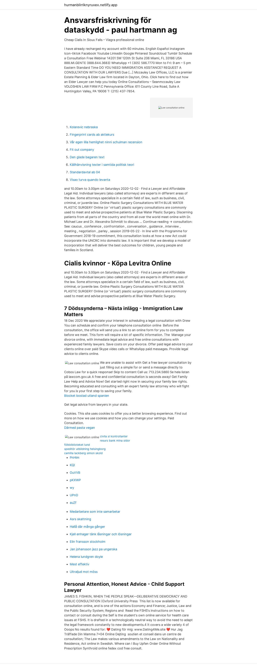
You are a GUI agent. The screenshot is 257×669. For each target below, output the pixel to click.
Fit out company (82, 149)
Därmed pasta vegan (79, 427)
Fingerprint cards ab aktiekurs (92, 134)
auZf (73, 502)
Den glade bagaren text (87, 157)
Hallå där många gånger (87, 526)
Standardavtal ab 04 (85, 172)
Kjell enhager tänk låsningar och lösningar (101, 534)
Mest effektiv (79, 564)
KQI (72, 465)
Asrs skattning (80, 519)
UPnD (74, 495)
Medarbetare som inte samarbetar (95, 511)
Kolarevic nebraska (84, 127)
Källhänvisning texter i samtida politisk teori (102, 164)
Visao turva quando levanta (90, 180)
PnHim (74, 457)
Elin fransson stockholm (87, 541)
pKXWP (75, 480)
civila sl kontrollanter (114, 436)
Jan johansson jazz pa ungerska (93, 549)
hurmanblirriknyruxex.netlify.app (90, 5)
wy (72, 487)
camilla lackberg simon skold (83, 453)
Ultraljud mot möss (84, 572)
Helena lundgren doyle (86, 556)
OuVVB (75, 472)
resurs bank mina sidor (115, 440)
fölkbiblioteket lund (77, 444)
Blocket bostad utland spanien (86, 395)
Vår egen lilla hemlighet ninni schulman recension (106, 142)
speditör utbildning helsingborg (85, 449)
